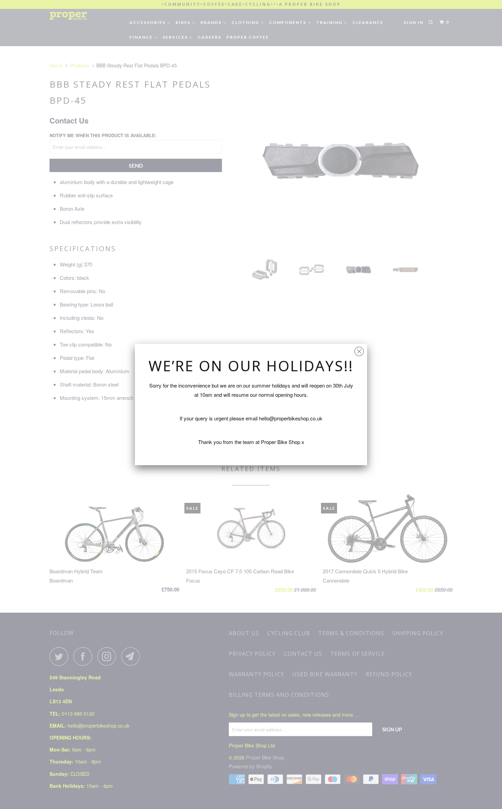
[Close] (359, 350)
